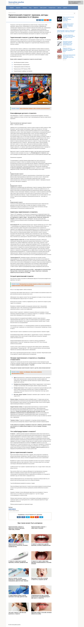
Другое (65, 7)
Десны (59, 7)
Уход (30, 7)
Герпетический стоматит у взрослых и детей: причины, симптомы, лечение (66, 31)
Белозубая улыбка (16, 2)
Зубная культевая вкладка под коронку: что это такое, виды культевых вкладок (69, 56)
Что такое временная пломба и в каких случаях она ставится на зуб (69, 36)
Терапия (12, 7)
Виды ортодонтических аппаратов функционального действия (68, 19)
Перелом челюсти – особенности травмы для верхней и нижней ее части (69, 50)
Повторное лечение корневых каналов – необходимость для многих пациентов (67, 43)
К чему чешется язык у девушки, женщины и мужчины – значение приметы (68, 25)
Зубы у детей (43, 7)
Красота (36, 7)
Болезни (25, 7)
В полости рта (52, 7)
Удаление (18, 7)
